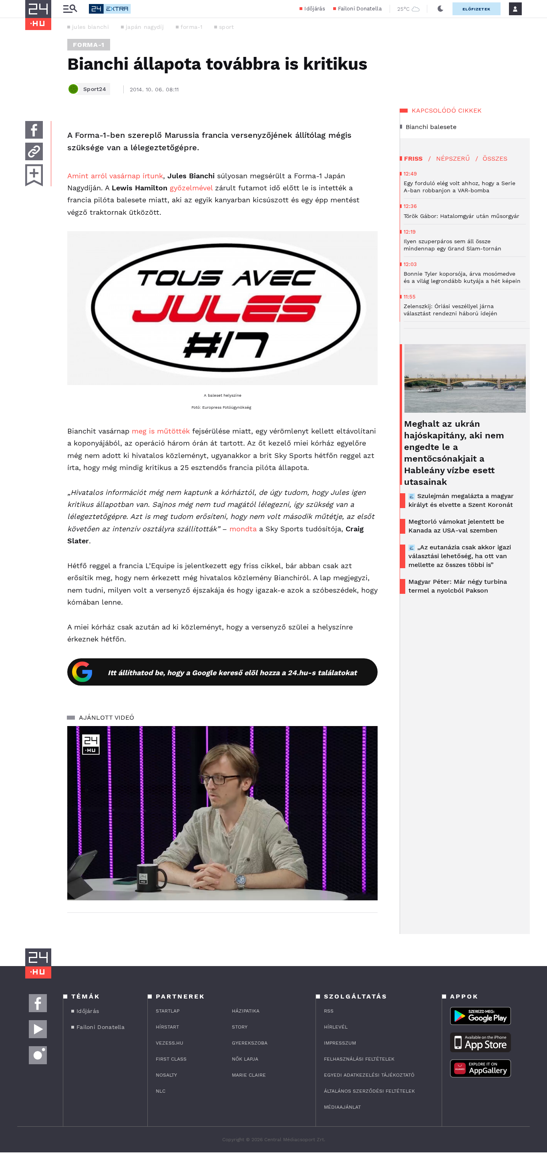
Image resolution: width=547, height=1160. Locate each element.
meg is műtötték (161, 431)
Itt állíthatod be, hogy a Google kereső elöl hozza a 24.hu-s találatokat (232, 672)
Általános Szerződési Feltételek (369, 1091)
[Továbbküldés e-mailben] (34, 151)
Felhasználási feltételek (359, 1059)
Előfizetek (477, 9)
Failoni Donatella (360, 9)
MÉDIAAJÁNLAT (342, 1107)
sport (226, 27)
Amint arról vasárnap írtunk (115, 175)
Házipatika (245, 1011)
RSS (329, 1011)
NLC (160, 1091)
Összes (495, 158)
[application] (222, 813)
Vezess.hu (169, 1043)
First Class (171, 1059)
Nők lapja (245, 1059)
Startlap (167, 1011)
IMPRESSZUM (340, 1043)
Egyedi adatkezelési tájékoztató (369, 1075)
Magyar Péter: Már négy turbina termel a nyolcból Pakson (457, 586)
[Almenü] (70, 9)
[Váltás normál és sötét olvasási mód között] (440, 9)
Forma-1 (89, 44)
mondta (243, 529)
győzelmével (191, 188)
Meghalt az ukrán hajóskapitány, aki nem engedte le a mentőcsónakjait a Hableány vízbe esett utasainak (454, 453)
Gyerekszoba (249, 1043)
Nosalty (166, 1075)
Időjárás (314, 9)
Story (239, 1027)
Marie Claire (249, 1075)
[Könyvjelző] (34, 175)
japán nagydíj (145, 27)
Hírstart (167, 1027)
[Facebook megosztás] (34, 130)
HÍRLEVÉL (336, 1027)
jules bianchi (90, 27)
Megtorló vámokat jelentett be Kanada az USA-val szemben (456, 526)
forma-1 (191, 27)
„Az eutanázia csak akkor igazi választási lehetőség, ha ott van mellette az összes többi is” (459, 556)
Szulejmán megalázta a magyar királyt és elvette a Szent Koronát (461, 500)
